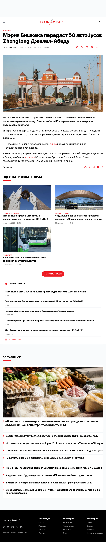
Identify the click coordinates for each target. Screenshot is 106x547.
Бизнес (66, 533)
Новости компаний (95, 533)
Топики (42, 533)
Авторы (42, 529)
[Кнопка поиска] (100, 22)
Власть (16, 213)
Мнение (90, 529)
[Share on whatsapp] (86, 47)
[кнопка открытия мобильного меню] (4, 22)
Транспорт (8, 30)
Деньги (90, 523)
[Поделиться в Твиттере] (81, 47)
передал (30, 157)
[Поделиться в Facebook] (77, 47)
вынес (53, 144)
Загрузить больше (53, 274)
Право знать (68, 526)
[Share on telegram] (91, 47)
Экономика (68, 529)
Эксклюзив (67, 523)
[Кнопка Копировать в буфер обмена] (96, 47)
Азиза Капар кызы (9, 47)
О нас (41, 523)
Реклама (42, 526)
